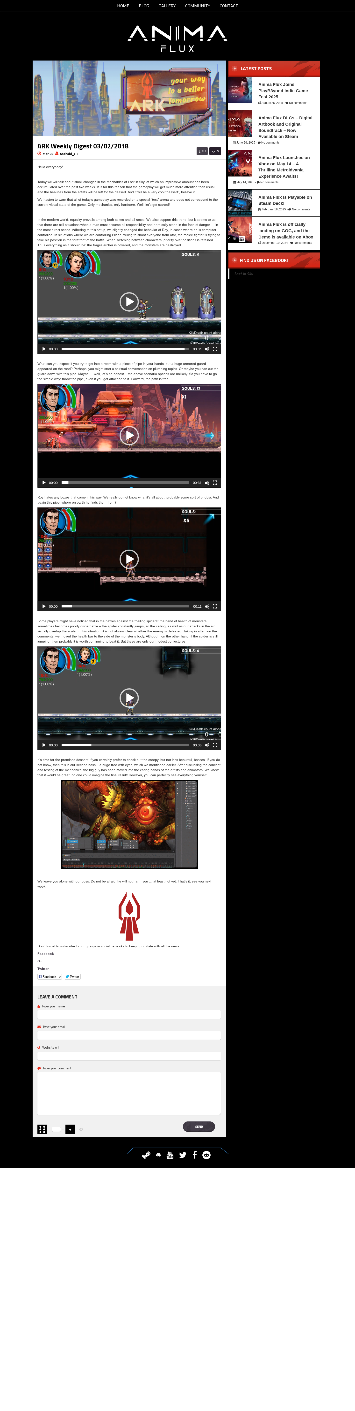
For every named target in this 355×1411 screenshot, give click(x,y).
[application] (129, 302)
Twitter (43, 969)
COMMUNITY (197, 5)
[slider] (125, 349)
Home (123, 5)
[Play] (43, 348)
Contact (229, 5)
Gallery (167, 5)
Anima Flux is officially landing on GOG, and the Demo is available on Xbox (285, 230)
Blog (144, 5)
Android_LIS (69, 153)
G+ (39, 961)
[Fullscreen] (214, 348)
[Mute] (207, 348)
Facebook (45, 954)
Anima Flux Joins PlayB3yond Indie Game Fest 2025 (283, 90)
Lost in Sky (243, 273)
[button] (129, 302)
